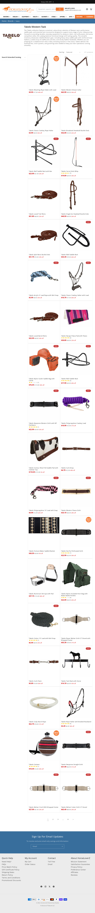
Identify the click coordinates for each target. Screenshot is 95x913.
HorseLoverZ (44, 903)
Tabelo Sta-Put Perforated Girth (72, 551)
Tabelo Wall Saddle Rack (69, 255)
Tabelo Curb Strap (67, 468)
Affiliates (74, 872)
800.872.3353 (70, 8)
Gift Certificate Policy (10, 870)
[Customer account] (87, 9)
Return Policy (7, 875)
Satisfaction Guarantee (80, 864)
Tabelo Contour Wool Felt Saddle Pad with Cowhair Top (43, 469)
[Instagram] (45, 887)
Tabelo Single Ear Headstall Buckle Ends (75, 214)
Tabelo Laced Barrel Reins (38, 336)
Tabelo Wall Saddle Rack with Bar (40, 171)
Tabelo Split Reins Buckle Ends (39, 255)
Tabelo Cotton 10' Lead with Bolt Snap (42, 638)
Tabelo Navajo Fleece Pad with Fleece (74, 336)
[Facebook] (41, 887)
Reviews (74, 875)
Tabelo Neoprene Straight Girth (72, 764)
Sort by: (61, 52)
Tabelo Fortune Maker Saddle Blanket (42, 551)
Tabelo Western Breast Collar (71, 90)
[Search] (60, 9)
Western (6, 17)
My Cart (28, 861)
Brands (11, 21)
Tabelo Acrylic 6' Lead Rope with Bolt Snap (43, 295)
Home (4, 21)
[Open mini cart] (91, 9)
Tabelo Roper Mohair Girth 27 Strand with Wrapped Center (75, 639)
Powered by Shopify (53, 903)
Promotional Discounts (11, 880)
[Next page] (73, 819)
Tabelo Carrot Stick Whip (69, 171)
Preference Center (78, 870)
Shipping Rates (8, 872)
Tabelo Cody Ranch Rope (37, 722)
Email (50, 864)
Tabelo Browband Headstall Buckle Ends (75, 131)
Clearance (89, 17)
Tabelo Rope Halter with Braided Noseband (76, 722)
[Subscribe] (62, 846)
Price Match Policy (9, 867)
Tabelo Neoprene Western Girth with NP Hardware (43, 424)
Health (35, 17)
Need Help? (6, 861)
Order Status (30, 864)
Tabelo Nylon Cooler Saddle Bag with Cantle (42, 380)
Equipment (25, 17)
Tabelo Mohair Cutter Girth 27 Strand (74, 807)
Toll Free (51, 861)
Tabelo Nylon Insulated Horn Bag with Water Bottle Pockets (74, 595)
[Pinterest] (54, 887)
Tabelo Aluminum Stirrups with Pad (41, 594)
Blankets (44, 17)
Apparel (62, 17)
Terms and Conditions (11, 878)
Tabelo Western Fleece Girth (71, 510)
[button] (14, 57)
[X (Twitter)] (50, 887)
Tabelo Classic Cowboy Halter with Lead (75, 295)
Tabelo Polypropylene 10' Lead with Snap (43, 510)
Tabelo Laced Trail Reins (37, 214)
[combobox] (50, 9)
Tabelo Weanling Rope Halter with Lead (42, 90)
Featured (79, 17)
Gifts (70, 17)
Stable (53, 17)
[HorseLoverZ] (18, 9)
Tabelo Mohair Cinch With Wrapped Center (43, 807)
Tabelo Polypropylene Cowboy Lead (73, 423)
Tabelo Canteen (34, 764)
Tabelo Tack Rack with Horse (71, 681)
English (15, 17)
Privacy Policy (76, 867)
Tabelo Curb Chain (35, 681)
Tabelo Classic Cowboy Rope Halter (41, 131)
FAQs (4, 864)
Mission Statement (78, 861)
